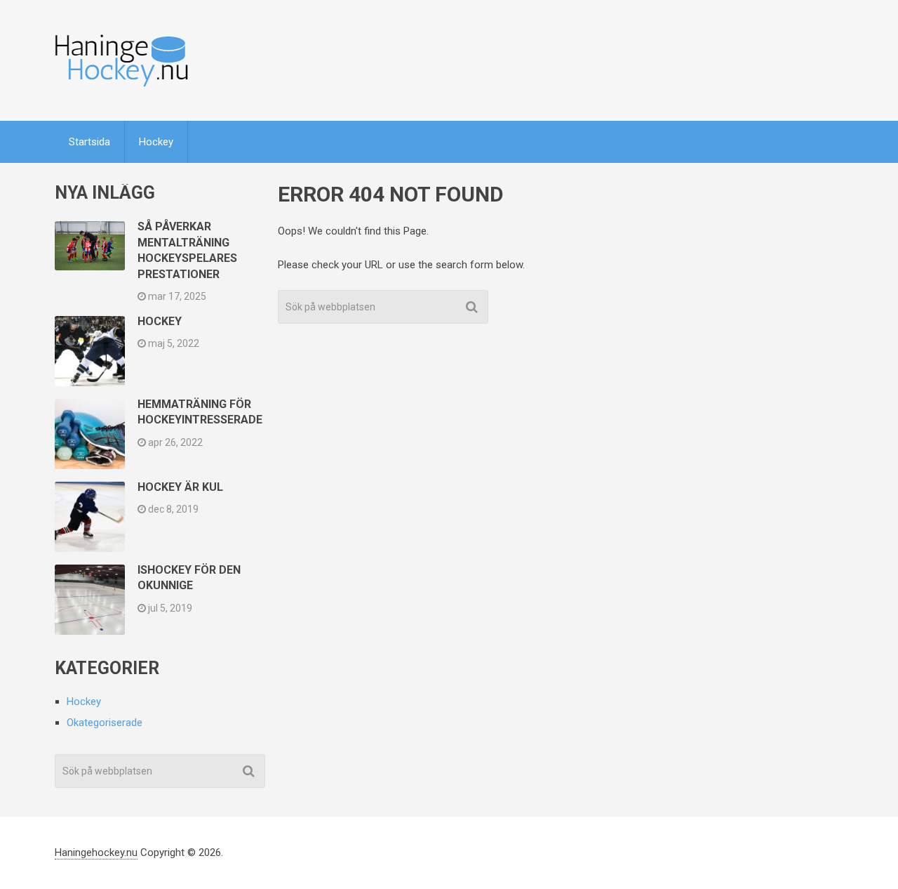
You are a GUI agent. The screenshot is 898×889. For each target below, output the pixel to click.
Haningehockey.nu (96, 852)
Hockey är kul (180, 487)
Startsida (89, 142)
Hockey (156, 142)
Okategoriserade (104, 722)
